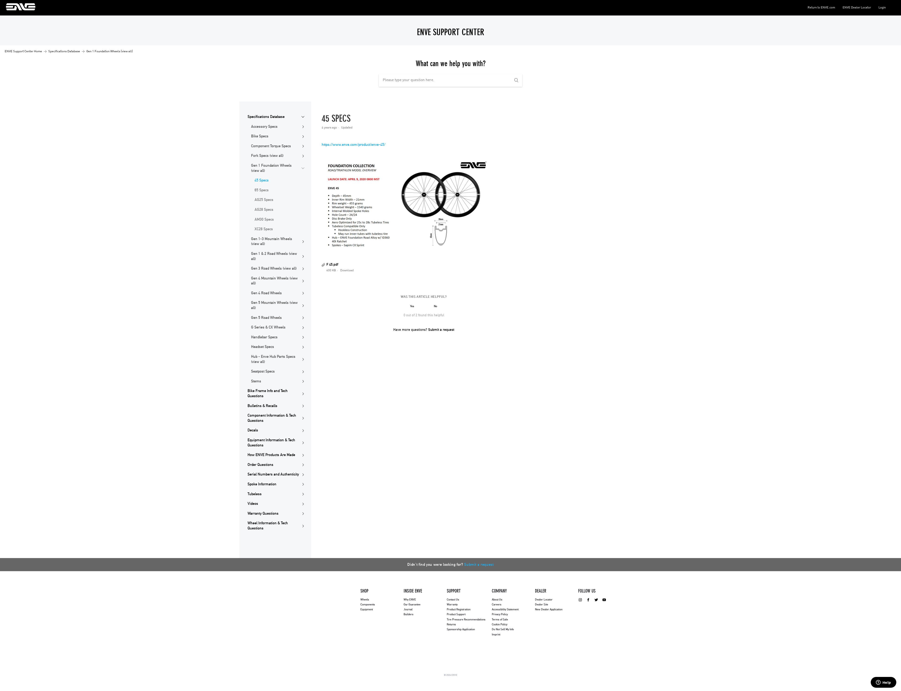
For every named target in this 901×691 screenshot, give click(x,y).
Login (882, 7)
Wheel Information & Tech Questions (268, 525)
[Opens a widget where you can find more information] (883, 683)
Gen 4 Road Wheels (266, 293)
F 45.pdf (332, 264)
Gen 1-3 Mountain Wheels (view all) (271, 241)
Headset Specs (262, 347)
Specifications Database (64, 51)
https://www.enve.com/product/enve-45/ (353, 145)
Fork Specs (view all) (267, 156)
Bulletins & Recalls (262, 406)
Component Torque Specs (271, 146)
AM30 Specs (264, 219)
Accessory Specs (264, 126)
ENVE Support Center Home (23, 51)
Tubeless (255, 494)
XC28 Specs (264, 229)
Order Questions (260, 465)
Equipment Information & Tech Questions (271, 442)
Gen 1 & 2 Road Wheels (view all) (274, 256)
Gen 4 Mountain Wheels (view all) (274, 280)
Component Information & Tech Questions (272, 418)
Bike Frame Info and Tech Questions (268, 393)
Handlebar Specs (264, 337)
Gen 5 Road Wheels (266, 318)
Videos (253, 504)
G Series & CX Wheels (268, 327)
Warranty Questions (263, 513)
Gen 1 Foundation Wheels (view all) (109, 51)
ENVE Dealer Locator (857, 7)
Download (347, 270)
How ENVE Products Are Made (271, 455)
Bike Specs (259, 136)
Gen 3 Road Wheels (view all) (274, 268)
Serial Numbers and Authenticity (273, 474)
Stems (256, 381)
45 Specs (262, 180)
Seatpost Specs (263, 371)
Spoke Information (262, 484)
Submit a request (441, 330)
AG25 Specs (264, 200)
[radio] (412, 306)
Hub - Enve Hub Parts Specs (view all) (273, 359)
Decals (253, 430)
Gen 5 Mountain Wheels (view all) (274, 305)
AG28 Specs (264, 209)
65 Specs (262, 190)
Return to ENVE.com (821, 7)
